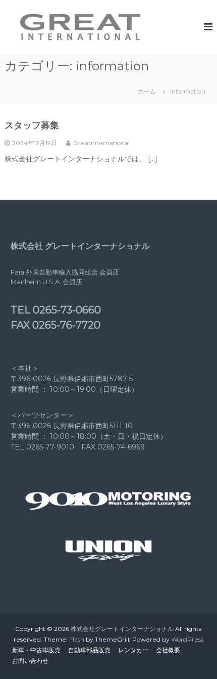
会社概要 (168, 650)
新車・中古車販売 (36, 650)
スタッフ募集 (32, 125)
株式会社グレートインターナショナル (122, 628)
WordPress (187, 639)
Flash (76, 639)
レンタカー (133, 650)
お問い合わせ (30, 660)
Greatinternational (101, 143)
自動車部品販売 (89, 650)
